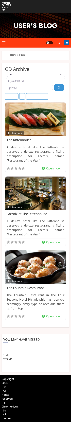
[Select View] (22, 96)
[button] (53, 168)
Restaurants (15, 133)
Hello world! (7, 357)
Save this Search (38, 96)
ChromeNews (10, 406)
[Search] (58, 43)
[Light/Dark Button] (49, 42)
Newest (10, 96)
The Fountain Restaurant (25, 288)
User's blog (35, 25)
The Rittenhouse (19, 140)
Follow (66, 42)
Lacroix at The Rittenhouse (27, 214)
